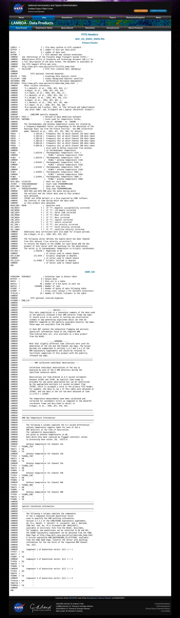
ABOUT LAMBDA (141, 10)
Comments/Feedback (162, 604)
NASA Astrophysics (163, 606)
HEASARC (73, 598)
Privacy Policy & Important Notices (158, 609)
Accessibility (165, 611)
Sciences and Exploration (36, 11)
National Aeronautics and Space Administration (52, 5)
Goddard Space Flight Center (40, 8)
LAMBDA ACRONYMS (158, 10)
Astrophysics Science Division (99, 598)
